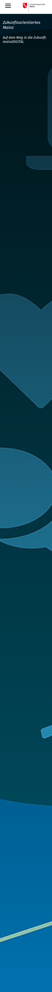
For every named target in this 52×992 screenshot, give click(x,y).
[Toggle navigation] (8, 5)
